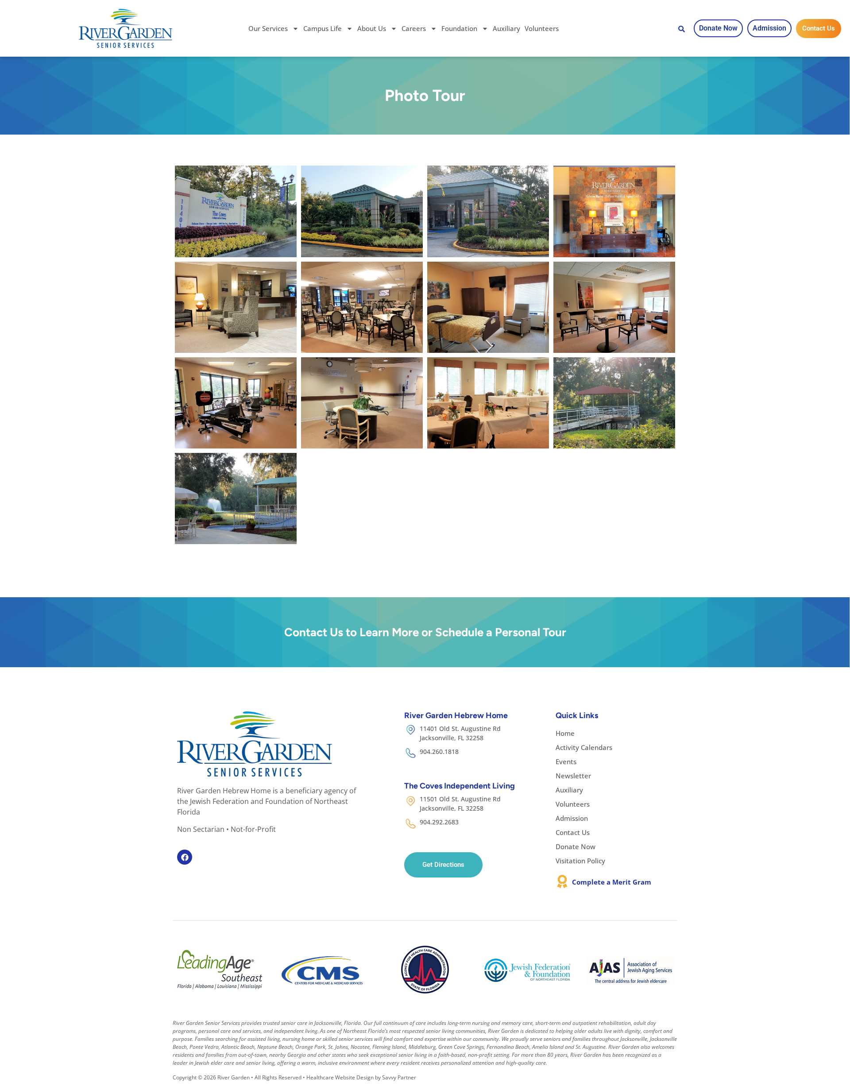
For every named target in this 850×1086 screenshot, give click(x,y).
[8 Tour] (614, 307)
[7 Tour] (488, 307)
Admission (572, 818)
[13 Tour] (236, 498)
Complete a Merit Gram (611, 881)
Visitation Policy (580, 860)
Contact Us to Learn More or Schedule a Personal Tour (425, 632)
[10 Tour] (362, 402)
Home (565, 733)
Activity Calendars (584, 747)
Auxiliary (506, 28)
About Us (371, 28)
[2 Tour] (362, 211)
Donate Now (575, 846)
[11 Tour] (488, 402)
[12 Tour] (614, 402)
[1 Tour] (236, 211)
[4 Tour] (614, 211)
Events (566, 761)
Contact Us (573, 832)
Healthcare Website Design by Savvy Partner (361, 1077)
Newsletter (573, 775)
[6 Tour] (362, 307)
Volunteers (542, 28)
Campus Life (322, 28)
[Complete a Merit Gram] (562, 881)
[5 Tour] (236, 307)
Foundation (459, 28)
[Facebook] (184, 857)
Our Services (268, 28)
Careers (414, 28)
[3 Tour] (488, 211)
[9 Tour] (236, 402)
